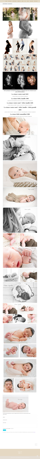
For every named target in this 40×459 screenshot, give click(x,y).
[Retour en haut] (37, 456)
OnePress (19, 457)
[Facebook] (19, 453)
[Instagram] (20, 453)
